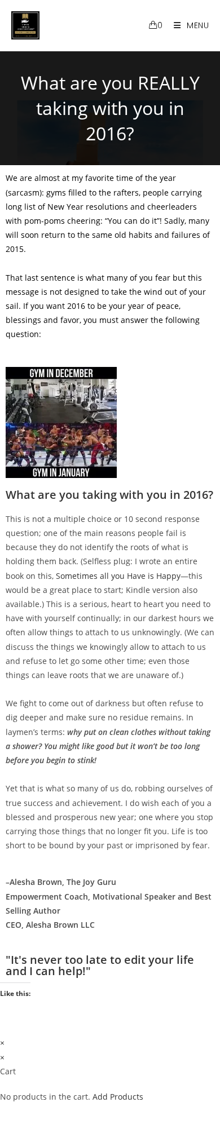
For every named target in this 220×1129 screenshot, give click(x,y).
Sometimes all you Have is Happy (118, 575)
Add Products (118, 1096)
